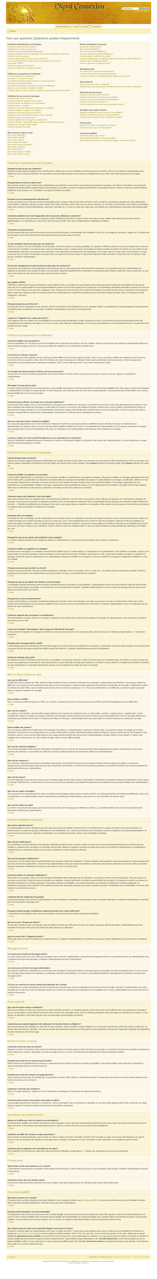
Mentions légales (74, 1263)
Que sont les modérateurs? (90, 49)
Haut (12, 176)
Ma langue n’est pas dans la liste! (20, 83)
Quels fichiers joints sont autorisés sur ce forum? (98, 125)
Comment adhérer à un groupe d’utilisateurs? (96, 54)
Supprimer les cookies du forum (101, 1257)
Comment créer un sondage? (18, 106)
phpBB (54, 1261)
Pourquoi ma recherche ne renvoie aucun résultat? (99, 97)
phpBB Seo (110, 1261)
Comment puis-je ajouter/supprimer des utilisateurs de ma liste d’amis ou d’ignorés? (111, 87)
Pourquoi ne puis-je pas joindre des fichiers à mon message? (30, 115)
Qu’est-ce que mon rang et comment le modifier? (26, 88)
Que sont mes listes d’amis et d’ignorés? (95, 84)
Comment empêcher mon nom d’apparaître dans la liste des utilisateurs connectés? (38, 54)
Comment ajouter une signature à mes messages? (26, 103)
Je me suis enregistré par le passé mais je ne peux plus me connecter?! (34, 61)
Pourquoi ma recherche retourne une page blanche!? (99, 99)
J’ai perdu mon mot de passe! (18, 56)
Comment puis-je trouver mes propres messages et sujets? (102, 104)
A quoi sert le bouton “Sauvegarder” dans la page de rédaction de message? (36, 122)
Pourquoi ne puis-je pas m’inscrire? (21, 66)
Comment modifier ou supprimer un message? (25, 101)
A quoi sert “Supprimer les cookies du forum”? (25, 68)
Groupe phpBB (90, 1200)
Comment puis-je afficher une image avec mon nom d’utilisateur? (31, 86)
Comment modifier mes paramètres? (21, 76)
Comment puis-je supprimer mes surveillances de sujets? (101, 117)
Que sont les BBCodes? (16, 135)
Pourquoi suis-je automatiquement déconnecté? (25, 51)
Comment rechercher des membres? (93, 102)
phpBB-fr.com (97, 1261)
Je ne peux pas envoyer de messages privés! (97, 71)
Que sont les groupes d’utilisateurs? (93, 51)
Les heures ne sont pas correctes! (20, 78)
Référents (85, 1263)
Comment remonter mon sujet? (19, 127)
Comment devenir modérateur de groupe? (95, 56)
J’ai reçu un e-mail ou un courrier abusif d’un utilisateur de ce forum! (105, 76)
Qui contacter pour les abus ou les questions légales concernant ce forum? (108, 140)
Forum (12, 31)
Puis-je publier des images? (18, 142)
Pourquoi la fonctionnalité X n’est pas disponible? (98, 138)
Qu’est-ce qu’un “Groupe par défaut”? (94, 61)
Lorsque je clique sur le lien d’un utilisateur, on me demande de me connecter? (39, 90)
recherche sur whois (25, 1233)
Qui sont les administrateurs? (91, 47)
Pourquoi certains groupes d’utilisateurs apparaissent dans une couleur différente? (110, 59)
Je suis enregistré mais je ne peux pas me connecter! (27, 59)
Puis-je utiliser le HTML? (16, 137)
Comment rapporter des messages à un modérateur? (27, 120)
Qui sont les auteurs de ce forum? (92, 136)
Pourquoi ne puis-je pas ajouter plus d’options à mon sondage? (31, 108)
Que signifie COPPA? (15, 63)
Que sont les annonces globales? (20, 144)
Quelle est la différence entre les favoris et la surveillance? (101, 112)
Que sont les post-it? (15, 149)
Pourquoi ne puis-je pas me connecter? (22, 47)
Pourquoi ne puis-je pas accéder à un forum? (24, 113)
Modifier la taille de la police (147, 30)
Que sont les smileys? (16, 140)
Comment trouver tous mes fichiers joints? (95, 128)
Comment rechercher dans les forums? (94, 95)
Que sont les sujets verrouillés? (19, 152)
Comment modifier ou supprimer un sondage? (24, 110)
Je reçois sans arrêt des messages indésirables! (98, 74)
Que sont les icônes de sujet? (19, 154)
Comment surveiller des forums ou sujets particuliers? (100, 115)
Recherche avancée (142, 11)
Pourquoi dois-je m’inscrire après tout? (22, 49)
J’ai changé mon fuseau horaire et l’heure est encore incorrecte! (31, 81)
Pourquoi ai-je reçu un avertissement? (22, 117)
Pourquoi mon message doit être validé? (22, 124)
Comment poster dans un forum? (20, 98)
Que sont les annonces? (17, 147)
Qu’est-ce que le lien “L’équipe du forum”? (95, 63)
